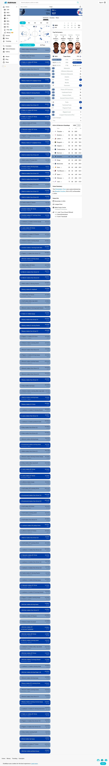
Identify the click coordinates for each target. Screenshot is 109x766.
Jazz (58, 181)
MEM (56, 25)
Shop (7, 62)
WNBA (8, 15)
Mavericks (60, 164)
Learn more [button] (34, 763)
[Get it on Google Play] (102, 760)
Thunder (59, 131)
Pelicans (59, 178)
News (7, 38)
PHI (56, 27)
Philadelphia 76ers (60, 189)
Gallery (8, 52)
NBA (8, 21)
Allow (103, 763)
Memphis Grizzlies (60, 191)
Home (3, 758)
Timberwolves (61, 149)
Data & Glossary (10, 49)
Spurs (58, 174)
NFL (8, 27)
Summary (46, 18)
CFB (8, 10)
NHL (8, 24)
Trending (14, 758)
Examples (8, 46)
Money (9, 32)
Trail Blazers (60, 171)
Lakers (59, 138)
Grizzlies (52, 18)
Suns (58, 167)
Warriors (59, 153)
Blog (7, 59)
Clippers (59, 146)
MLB (8, 12)
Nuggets (59, 142)
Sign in (101, 2)
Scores (8, 35)
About (7, 56)
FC (7, 18)
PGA (8, 30)
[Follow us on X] (106, 760)
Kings (58, 160)
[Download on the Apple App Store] (98, 760)
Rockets (59, 135)
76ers (57, 18)
